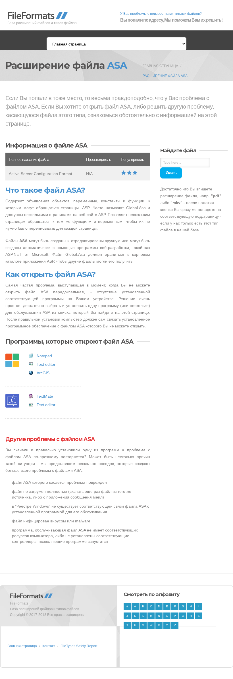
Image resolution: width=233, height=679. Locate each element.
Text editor (46, 364)
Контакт (48, 646)
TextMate (45, 396)
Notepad (44, 356)
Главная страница (160, 66)
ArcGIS (43, 373)
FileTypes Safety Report (79, 646)
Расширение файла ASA (165, 76)
